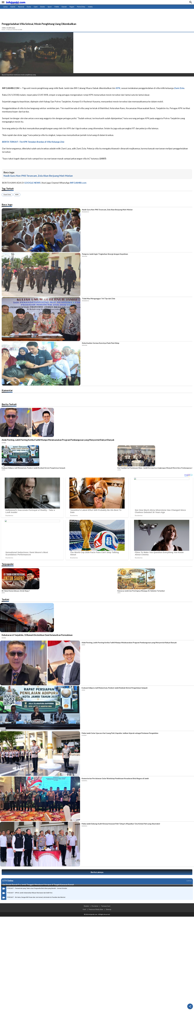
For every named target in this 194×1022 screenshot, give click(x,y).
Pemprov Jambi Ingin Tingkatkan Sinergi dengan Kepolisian (105, 254)
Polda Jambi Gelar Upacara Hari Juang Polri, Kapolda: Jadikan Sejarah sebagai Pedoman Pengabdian (120, 733)
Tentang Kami (105, 906)
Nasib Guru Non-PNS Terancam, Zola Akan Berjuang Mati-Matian (38, 175)
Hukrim (12, 7)
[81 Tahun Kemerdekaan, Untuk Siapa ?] (59, 579)
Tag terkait (8, 188)
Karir (84, 909)
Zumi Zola (7, 194)
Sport (50, 7)
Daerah (64, 7)
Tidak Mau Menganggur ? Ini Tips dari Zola (98, 298)
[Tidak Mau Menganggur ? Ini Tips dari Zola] (41, 319)
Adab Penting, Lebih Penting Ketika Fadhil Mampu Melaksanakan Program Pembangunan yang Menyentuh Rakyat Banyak (58, 440)
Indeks (90, 7)
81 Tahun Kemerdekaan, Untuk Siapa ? (16, 591)
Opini (35, 7)
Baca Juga (7, 204)
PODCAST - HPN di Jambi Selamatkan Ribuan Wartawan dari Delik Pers (29, 893)
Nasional (21, 7)
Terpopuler (8, 564)
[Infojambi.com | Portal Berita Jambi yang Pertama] (16, 2)
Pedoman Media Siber (96, 909)
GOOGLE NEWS (32, 182)
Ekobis (42, 7)
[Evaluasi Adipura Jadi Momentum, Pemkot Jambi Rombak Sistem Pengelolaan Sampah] (59, 456)
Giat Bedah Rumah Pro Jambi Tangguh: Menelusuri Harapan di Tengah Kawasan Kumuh (38, 884)
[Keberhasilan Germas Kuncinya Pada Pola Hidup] (41, 364)
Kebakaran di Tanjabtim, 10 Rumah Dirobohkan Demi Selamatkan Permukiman (37, 635)
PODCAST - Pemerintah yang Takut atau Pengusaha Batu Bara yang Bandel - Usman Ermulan (37, 888)
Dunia (29, 7)
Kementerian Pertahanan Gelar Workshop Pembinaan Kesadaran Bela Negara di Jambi (115, 778)
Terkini (5, 599)
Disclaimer (94, 906)
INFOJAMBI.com (78, 182)
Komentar (7, 390)
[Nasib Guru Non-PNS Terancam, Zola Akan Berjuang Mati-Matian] (41, 230)
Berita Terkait (9, 404)
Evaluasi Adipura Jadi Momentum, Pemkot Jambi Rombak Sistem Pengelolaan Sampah (33, 468)
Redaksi (86, 906)
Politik (56, 7)
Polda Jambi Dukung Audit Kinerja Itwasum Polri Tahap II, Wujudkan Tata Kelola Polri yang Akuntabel (121, 824)
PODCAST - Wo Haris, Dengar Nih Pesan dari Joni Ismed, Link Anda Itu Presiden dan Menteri (36, 897)
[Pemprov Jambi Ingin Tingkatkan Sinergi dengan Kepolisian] (41, 274)
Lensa (5, 7)
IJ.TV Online (7, 880)
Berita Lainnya (97, 872)
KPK (17, 194)
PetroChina (81, 7)
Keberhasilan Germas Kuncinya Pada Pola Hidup (100, 343)
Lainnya (189, 881)
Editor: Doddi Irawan (8, 28)
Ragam (71, 7)
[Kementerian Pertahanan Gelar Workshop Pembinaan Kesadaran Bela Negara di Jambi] (40, 799)
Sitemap (108, 909)
